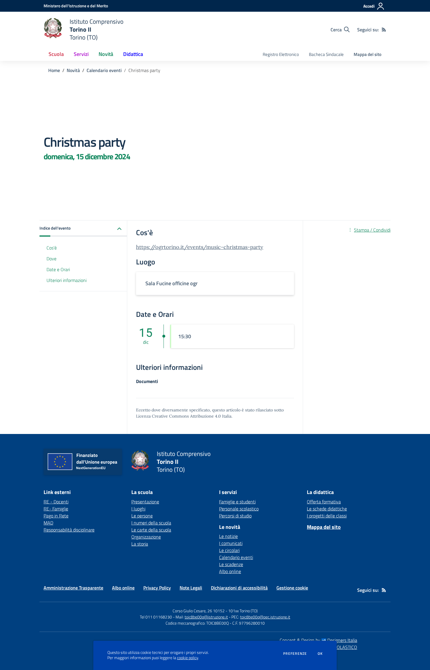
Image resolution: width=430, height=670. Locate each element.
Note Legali (191, 587)
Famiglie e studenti (237, 501)
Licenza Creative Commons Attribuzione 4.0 (178, 416)
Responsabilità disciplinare (69, 529)
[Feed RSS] (383, 29)
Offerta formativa (324, 501)
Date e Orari (58, 269)
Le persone (142, 515)
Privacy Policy (157, 587)
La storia (139, 543)
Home (54, 70)
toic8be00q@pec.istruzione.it (265, 617)
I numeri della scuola (151, 522)
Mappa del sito (367, 54)
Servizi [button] (81, 54)
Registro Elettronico (281, 54)
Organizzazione (146, 536)
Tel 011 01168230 (156, 617)
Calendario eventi (104, 70)
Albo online (230, 571)
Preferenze (295, 653)
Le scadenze (231, 564)
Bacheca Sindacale (326, 54)
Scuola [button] (56, 54)
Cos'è (52, 247)
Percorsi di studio (235, 515)
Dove (51, 258)
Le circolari (229, 550)
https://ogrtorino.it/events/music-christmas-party (199, 247)
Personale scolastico (239, 508)
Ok (320, 653)
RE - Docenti (56, 501)
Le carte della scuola (151, 529)
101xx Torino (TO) (243, 611)
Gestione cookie (292, 587)
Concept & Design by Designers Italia (318, 640)
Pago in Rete (56, 515)
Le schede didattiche (327, 508)
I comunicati (230, 543)
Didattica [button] (133, 54)
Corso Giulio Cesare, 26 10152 (199, 611)
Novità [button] (106, 54)
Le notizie (228, 536)
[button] (83, 229)
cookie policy (187, 657)
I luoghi (138, 508)
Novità (73, 70)
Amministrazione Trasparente (73, 587)
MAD (48, 522)
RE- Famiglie (56, 508)
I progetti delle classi (327, 515)
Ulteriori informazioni (67, 280)
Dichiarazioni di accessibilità (239, 587)
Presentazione (145, 501)
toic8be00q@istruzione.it (206, 617)
